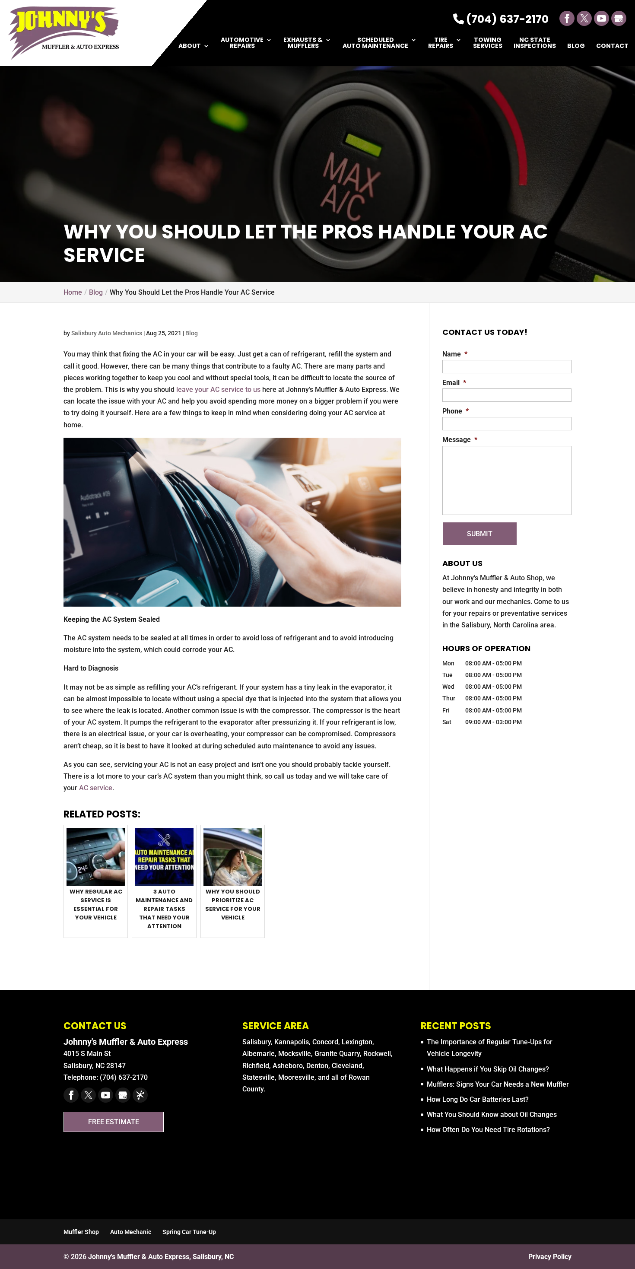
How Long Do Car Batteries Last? (478, 1099)
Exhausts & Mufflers (303, 43)
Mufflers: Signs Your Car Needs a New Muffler (498, 1084)
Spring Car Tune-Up (189, 1231)
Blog (576, 46)
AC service (95, 788)
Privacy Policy (550, 1257)
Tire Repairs (440, 43)
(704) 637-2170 (506, 19)
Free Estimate (113, 1122)
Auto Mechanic (130, 1231)
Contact (612, 46)
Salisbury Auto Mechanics (106, 333)
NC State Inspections (535, 43)
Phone (455, 411)
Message (459, 440)
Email (454, 382)
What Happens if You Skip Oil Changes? (488, 1069)
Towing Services (487, 43)
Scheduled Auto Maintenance (375, 43)
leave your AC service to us (218, 389)
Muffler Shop (81, 1231)
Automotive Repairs (242, 43)
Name (454, 354)
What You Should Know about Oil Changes (492, 1114)
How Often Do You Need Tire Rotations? (488, 1130)
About (189, 46)
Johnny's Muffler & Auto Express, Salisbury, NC (161, 1257)
